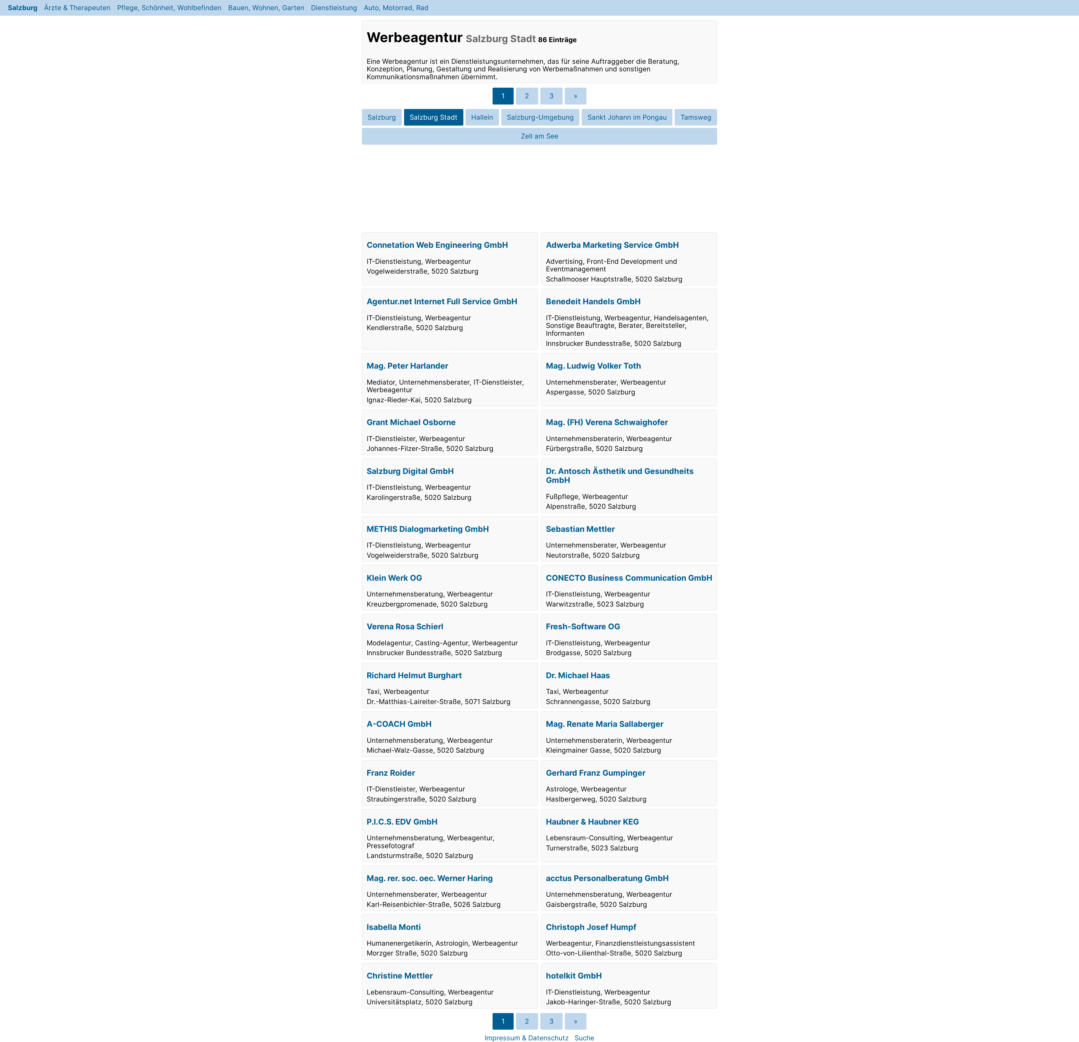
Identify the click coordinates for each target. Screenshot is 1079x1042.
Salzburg (22, 8)
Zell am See (539, 136)
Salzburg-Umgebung (540, 117)
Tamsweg (696, 117)
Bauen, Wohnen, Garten (266, 8)
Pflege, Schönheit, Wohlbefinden (169, 8)
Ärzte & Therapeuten (77, 8)
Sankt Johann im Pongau (627, 117)
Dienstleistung (334, 8)
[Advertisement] (539, 188)
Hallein (482, 117)
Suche (584, 1038)
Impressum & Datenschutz (527, 1038)
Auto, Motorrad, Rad (396, 8)
